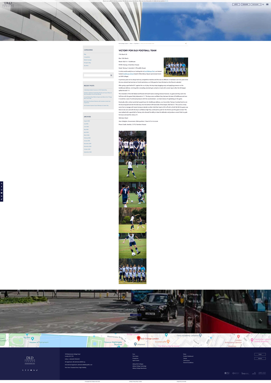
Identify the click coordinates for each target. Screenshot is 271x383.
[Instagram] (28, 370)
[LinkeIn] (34, 370)
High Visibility (82, 367)
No (167, 1)
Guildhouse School (128, 74)
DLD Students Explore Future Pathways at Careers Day (96, 105)
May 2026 (86, 129)
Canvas (185, 358)
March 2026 (86, 135)
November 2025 (87, 146)
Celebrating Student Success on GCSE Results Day (95, 90)
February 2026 (87, 138)
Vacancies (260, 358)
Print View (67, 367)
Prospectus (135, 358)
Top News (86, 65)
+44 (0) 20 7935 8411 (74, 359)
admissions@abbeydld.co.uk (85, 365)
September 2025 (88, 152)
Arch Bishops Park (149, 71)
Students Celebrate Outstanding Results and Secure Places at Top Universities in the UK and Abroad (98, 93)
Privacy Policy (135, 381)
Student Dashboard (188, 356)
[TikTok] (37, 370)
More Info (135, 314)
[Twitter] (22, 370)
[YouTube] (31, 370)
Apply (236, 4)
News (184, 354)
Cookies (140, 381)
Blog (85, 54)
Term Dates (135, 356)
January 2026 (87, 140)
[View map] (135, 340)
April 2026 (86, 132)
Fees (134, 354)
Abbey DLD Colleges (138, 364)
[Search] (263, 4)
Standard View (74, 367)
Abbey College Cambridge (139, 366)
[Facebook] (25, 370)
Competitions (87, 57)
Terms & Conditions (188, 362)
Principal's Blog (87, 62)
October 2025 (87, 149)
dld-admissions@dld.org (79, 362)
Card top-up (186, 360)
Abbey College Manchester (140, 368)
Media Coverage (87, 60)
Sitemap (130, 381)
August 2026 (87, 121)
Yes (165, 1)
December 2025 (87, 143)
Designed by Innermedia (181, 381)
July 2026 (86, 124)
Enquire (245, 4)
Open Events (136, 360)
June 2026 (86, 126)
